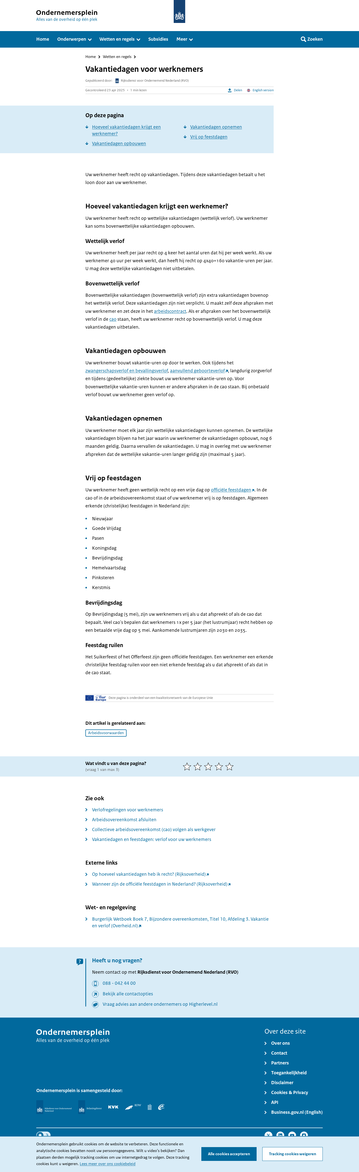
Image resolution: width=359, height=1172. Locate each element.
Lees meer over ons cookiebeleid (107, 1163)
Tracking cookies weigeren (292, 1154)
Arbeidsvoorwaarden (106, 732)
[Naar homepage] (179, 11)
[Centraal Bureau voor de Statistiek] (149, 1107)
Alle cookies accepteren (229, 1154)
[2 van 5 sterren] (198, 766)
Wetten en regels (117, 57)
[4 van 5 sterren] (220, 766)
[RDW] (133, 1107)
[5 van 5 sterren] (230, 766)
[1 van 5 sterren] (188, 766)
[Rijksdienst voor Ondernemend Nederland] (53, 1107)
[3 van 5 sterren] (209, 766)
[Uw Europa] (95, 698)
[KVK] (113, 1107)
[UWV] (161, 1107)
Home (90, 57)
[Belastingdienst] (90, 1107)
